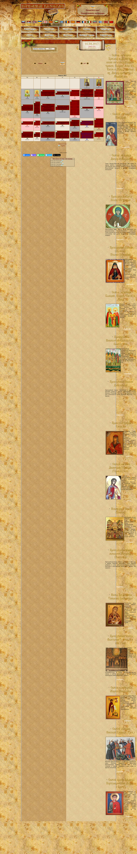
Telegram (50, 155)
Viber (34, 155)
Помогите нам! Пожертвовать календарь (93, 11)
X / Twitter (57, 155)
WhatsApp (41, 155)
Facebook (27, 155)
